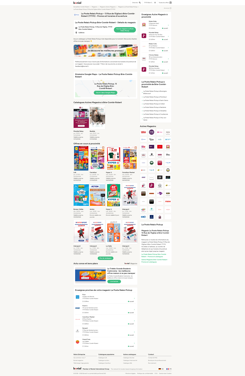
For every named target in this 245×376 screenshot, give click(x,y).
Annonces (166, 8)
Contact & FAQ (152, 358)
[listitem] (81, 122)
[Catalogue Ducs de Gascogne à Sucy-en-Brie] (159, 162)
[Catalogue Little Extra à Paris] (168, 154)
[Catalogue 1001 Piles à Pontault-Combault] (168, 170)
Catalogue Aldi (127, 363)
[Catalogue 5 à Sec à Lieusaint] (151, 146)
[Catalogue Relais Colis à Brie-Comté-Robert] (159, 201)
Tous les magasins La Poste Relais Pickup (125, 30)
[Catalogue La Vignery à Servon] (151, 162)
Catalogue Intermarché (130, 360)
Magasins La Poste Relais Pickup (127, 7)
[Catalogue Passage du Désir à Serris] (151, 132)
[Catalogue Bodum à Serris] (159, 146)
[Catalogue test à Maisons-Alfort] (168, 217)
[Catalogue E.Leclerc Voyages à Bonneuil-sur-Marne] (168, 139)
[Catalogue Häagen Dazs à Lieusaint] (168, 132)
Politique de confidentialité (145, 373)
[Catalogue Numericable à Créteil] (151, 201)
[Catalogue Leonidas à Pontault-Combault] (151, 217)
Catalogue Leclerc (103, 360)
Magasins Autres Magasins (108, 7)
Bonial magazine (78, 360)
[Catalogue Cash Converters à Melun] (159, 154)
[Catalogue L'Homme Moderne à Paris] (159, 177)
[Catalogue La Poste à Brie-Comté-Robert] (159, 170)
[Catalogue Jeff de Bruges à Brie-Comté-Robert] (143, 201)
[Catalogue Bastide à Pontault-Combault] (159, 139)
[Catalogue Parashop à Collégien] (151, 209)
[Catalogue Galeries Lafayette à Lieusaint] (151, 139)
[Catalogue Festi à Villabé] (143, 209)
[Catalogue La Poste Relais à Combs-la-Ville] (168, 185)
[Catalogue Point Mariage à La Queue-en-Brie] (159, 193)
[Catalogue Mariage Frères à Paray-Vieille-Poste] (159, 185)
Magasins (94, 7)
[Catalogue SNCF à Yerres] (143, 146)
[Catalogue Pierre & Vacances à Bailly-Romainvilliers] (159, 209)
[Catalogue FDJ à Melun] (143, 217)
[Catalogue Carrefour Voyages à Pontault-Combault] (168, 162)
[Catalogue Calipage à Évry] (159, 132)
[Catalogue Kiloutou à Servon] (168, 193)
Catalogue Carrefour (104, 363)
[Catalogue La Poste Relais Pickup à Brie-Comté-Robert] (143, 139)
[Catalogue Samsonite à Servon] (143, 162)
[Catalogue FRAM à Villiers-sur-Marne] (168, 201)
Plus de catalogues (105, 258)
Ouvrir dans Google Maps (105, 93)
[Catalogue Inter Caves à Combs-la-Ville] (159, 217)
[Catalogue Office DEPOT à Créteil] (143, 132)
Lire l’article (114, 281)
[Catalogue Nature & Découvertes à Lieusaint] (143, 170)
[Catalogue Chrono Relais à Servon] (143, 154)
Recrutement (152, 363)
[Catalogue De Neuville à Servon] (143, 193)
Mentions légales (130, 373)
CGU (156, 373)
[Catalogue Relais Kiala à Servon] (168, 146)
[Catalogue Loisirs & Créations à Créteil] (168, 177)
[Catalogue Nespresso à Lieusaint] (151, 154)
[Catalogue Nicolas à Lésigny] (151, 193)
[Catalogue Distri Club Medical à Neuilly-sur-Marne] (143, 185)
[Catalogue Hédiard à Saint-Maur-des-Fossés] (168, 209)
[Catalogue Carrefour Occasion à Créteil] (151, 170)
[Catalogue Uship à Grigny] (143, 177)
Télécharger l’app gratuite (81, 363)
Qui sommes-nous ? (80, 358)
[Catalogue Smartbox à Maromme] (151, 177)
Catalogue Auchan (128, 358)
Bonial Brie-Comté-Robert (81, 7)
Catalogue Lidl (102, 358)
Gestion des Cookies (165, 373)
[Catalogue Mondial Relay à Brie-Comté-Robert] (151, 185)
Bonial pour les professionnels (157, 360)
